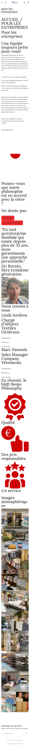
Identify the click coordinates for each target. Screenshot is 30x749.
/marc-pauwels (6, 377)
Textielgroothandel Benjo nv (16, 740)
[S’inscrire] (26, 733)
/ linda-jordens (5, 346)
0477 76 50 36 (5, 373)
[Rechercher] (5, 2)
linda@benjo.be (6, 338)
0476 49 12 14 (5, 342)
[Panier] (28, 2)
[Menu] (2, 2)
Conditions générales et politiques (15, 743)
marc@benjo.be (6, 368)
